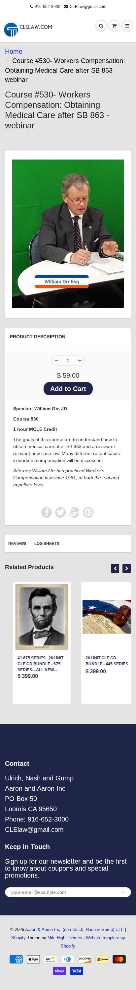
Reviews (17, 543)
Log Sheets (46, 543)
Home (13, 51)
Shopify (18, 937)
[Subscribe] (122, 892)
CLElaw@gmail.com (88, 6)
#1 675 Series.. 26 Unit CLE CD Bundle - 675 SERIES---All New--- (33, 664)
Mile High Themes (65, 937)
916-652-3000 (47, 6)
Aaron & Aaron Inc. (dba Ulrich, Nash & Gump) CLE (74, 929)
